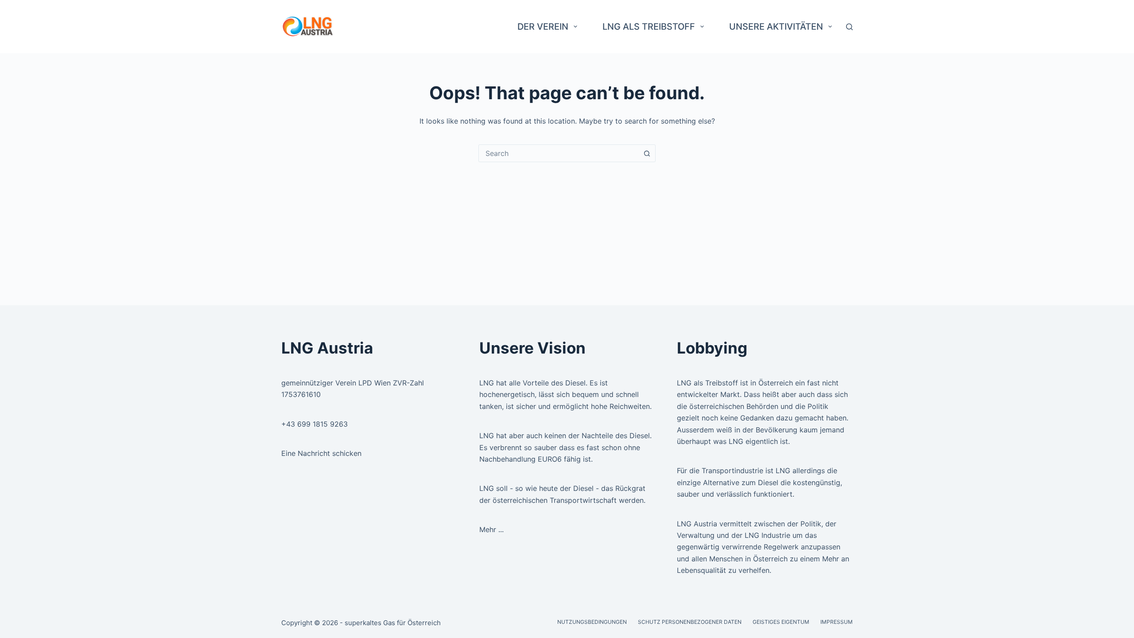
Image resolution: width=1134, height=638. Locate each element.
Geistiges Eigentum (781, 622)
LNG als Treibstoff (648, 26)
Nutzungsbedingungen (592, 622)
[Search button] (646, 153)
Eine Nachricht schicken (321, 453)
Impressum (836, 622)
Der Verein (542, 26)
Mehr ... (491, 529)
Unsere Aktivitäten (776, 26)
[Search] (849, 26)
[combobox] (558, 153)
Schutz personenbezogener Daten (690, 622)
